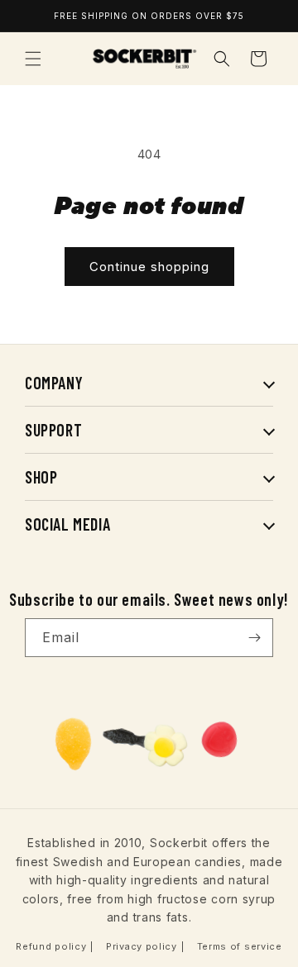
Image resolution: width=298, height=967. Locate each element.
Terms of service (239, 946)
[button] (33, 58)
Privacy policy (141, 946)
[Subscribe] (254, 637)
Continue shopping (149, 266)
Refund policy (51, 946)
